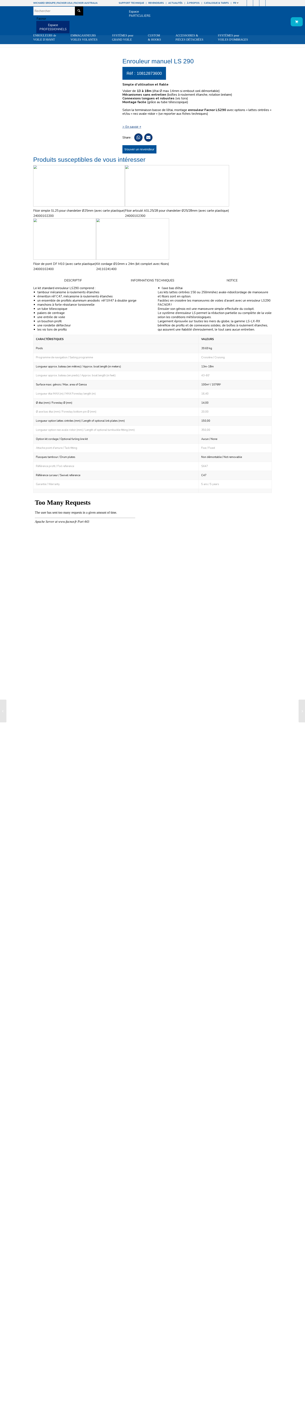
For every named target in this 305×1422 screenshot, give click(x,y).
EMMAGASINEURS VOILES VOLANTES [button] (84, 37)
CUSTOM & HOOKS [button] (154, 37)
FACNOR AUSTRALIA (86, 3)
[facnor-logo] (39, 19)
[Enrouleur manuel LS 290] (3, 711)
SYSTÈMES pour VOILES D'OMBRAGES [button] (233, 37)
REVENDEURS (156, 3)
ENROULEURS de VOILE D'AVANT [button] (44, 37)
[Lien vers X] (262, 3)
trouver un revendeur (139, 149)
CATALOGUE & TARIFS (216, 3)
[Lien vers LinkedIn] (269, 3)
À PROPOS (193, 3)
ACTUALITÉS (175, 3)
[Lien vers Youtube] (256, 3)
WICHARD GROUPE (44, 3)
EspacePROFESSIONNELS (53, 27)
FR (235, 3)
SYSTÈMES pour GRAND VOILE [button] (122, 37)
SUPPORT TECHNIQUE (131, 3)
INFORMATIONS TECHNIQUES (152, 280)
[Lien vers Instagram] (250, 3)
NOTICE (232, 280)
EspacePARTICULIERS (139, 14)
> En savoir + (131, 126)
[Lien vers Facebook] (244, 3)
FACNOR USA (64, 3)
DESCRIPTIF (73, 280)
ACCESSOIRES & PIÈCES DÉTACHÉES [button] (189, 37)
